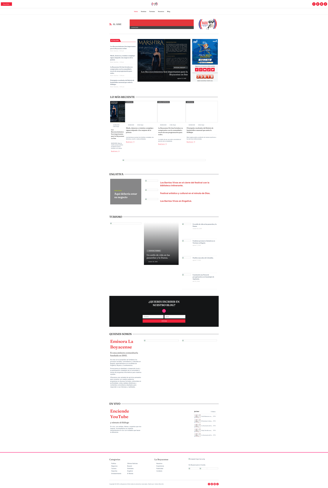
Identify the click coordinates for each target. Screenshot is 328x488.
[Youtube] (321, 4)
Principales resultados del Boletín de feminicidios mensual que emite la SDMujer (122, 82)
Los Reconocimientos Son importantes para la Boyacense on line (117, 134)
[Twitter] (317, 4)
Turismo (152, 11)
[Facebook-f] (314, 4)
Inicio (136, 11)
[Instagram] (201, 69)
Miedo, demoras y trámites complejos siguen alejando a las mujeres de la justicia (122, 58)
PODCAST (182, 67)
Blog (168, 11)
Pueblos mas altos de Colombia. (203, 258)
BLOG (160, 102)
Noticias (143, 11)
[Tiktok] (325, 4)
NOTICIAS (176, 67)
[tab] (205, 416)
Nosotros (161, 11)
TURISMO (157, 250)
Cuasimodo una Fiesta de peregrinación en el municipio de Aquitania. (203, 277)
